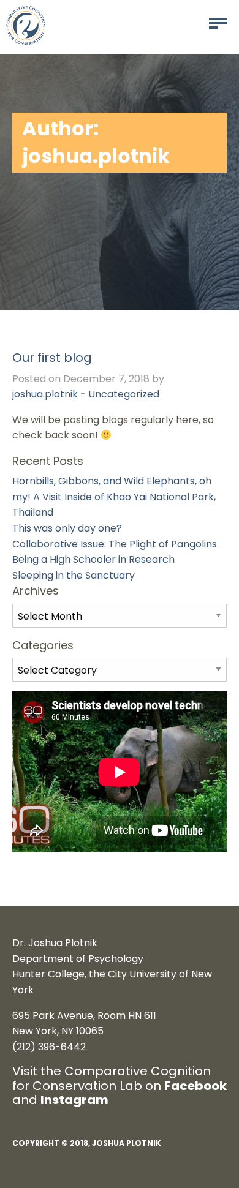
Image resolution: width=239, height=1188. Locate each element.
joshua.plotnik (45, 394)
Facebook (195, 1085)
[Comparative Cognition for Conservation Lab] (25, 25)
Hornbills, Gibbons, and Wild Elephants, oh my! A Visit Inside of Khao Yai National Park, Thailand (114, 496)
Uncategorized (123, 394)
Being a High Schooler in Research (93, 559)
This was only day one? (67, 528)
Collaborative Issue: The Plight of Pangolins (114, 544)
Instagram (74, 1099)
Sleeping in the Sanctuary (73, 575)
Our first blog (52, 357)
